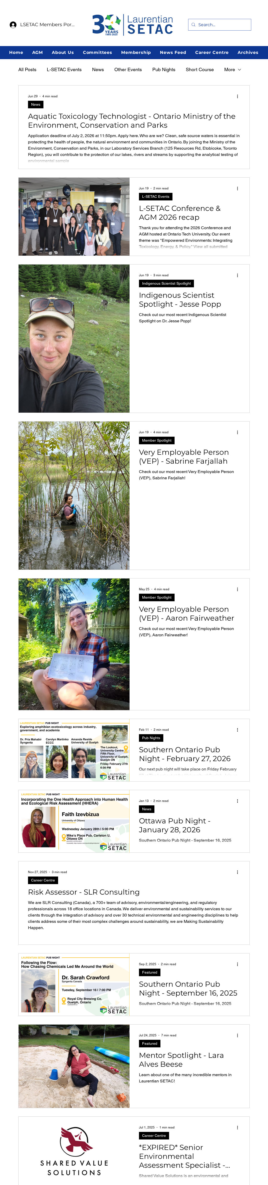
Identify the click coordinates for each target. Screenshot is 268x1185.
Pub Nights (163, 69)
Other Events (128, 69)
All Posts (27, 69)
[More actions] (239, 96)
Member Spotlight (156, 440)
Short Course (200, 69)
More (229, 69)
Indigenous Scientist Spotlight (166, 283)
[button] (37, 52)
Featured (149, 972)
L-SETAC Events (64, 69)
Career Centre (43, 880)
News (98, 69)
